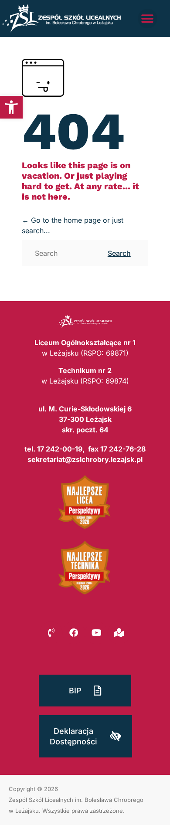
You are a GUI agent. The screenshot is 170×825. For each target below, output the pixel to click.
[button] (11, 107)
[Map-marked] (119, 632)
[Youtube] (96, 632)
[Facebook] (73, 632)
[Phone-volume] (51, 632)
